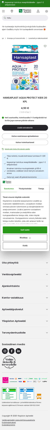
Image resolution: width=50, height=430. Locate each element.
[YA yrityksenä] (9, 362)
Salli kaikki (25, 230)
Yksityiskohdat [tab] (25, 189)
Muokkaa (23, 238)
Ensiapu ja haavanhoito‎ (16, 38)
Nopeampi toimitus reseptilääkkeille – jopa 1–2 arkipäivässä (26, 163)
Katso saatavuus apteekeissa (25, 136)
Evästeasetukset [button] (9, 422)
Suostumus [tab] (9, 189)
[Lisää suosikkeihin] (45, 46)
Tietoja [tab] (41, 189)
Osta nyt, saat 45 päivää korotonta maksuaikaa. (22, 178)
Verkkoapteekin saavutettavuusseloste (18, 420)
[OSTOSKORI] (46, 11)
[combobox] (25, 18)
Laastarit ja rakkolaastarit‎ (38, 38)
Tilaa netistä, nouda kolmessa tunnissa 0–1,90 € (26, 157)
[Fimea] (9, 393)
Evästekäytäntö (8, 425)
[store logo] (25, 11)
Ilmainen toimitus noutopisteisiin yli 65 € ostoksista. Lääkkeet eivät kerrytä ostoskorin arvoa (25, 170)
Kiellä (25, 246)
